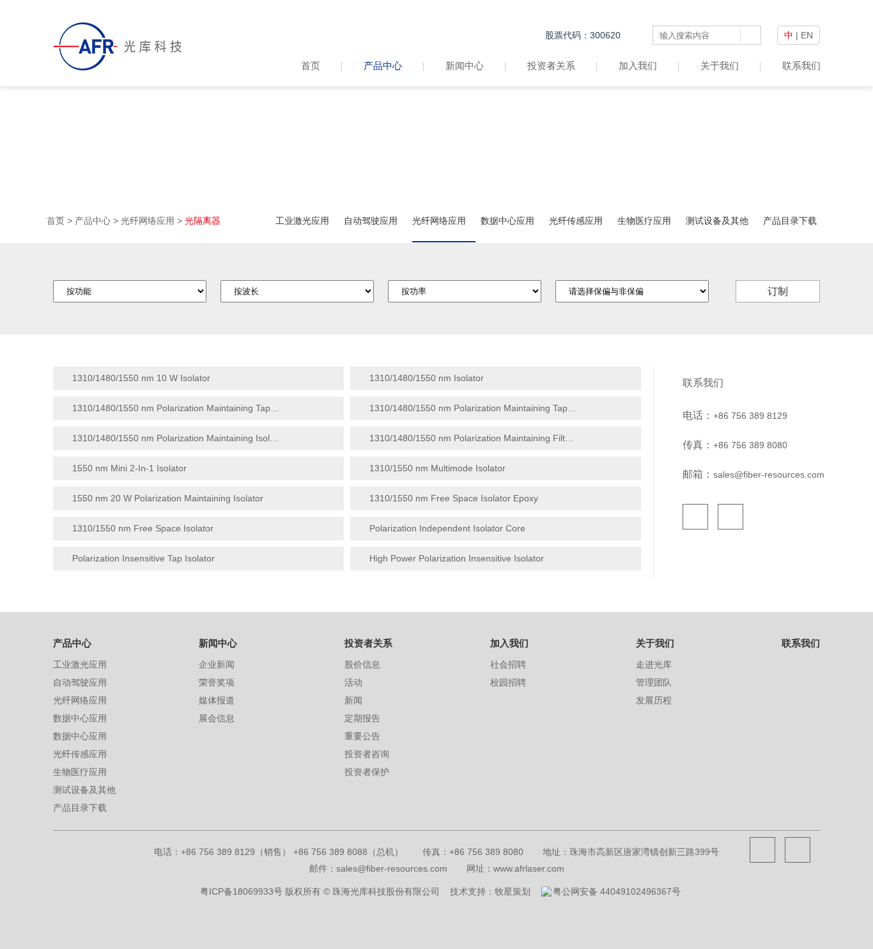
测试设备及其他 (717, 221)
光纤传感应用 (576, 221)
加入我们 (638, 65)
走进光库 (654, 664)
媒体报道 (217, 700)
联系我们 (801, 65)
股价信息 (362, 664)
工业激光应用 (302, 221)
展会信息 (217, 718)
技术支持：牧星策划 (490, 891)
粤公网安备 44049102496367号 (617, 891)
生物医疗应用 (644, 221)
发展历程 (654, 700)
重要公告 (362, 736)
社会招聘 (508, 664)
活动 (353, 682)
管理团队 (654, 682)
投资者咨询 (366, 754)
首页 (310, 65)
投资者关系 (551, 65)
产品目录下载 (790, 221)
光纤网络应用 (147, 221)
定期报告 (362, 718)
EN (807, 35)
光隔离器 (202, 221)
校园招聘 (508, 682)
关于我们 (719, 65)
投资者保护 (366, 772)
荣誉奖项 (217, 682)
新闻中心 (464, 65)
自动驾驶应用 (371, 221)
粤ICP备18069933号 (241, 891)
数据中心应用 (507, 221)
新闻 (353, 700)
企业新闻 (217, 664)
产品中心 (383, 65)
